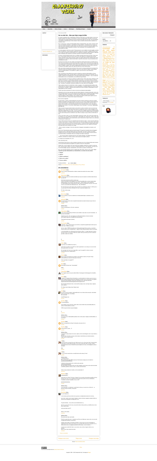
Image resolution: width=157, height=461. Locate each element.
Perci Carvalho (64, 223)
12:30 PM (63, 413)
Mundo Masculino (111, 76)
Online (80, 447)
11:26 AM (62, 261)
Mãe (114, 72)
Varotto (62, 276)
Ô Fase (79, 164)
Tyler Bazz (63, 300)
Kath (62, 291)
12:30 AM (63, 430)
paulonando (63, 199)
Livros (65, 28)
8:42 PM (62, 298)
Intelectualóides (75, 164)
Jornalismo (112, 71)
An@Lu (62, 243)
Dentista (108, 65)
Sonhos (104, 89)
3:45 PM (62, 324)
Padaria (104, 81)
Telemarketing (105, 90)
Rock (106, 87)
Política (108, 82)
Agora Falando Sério (109, 51)
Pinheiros (83, 164)
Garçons (104, 68)
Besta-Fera (108, 56)
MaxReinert (63, 373)
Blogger (89, 452)
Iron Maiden (106, 71)
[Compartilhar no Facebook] (74, 163)
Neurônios (112, 77)
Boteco (104, 59)
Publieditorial (105, 84)
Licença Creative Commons (59, 449)
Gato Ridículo (109, 68)
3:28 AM (62, 208)
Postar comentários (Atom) (80, 441)
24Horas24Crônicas (106, 47)
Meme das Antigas (107, 75)
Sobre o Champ (58, 28)
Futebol (108, 67)
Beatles (104, 56)
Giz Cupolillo (63, 169)
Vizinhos (108, 94)
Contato (89, 28)
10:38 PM (63, 191)
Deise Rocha (63, 392)
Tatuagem (108, 89)
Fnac (114, 66)
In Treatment (112, 69)
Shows (104, 88)
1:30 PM (62, 274)
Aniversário (105, 53)
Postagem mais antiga (94, 438)
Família (110, 66)
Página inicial (79, 438)
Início (44, 28)
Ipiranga (113, 70)
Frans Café (104, 67)
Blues (113, 58)
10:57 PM (63, 371)
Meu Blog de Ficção (80, 28)
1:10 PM (62, 269)
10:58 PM (63, 312)
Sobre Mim (50, 28)
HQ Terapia (71, 28)
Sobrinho (113, 88)
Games (113, 67)
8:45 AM (62, 220)
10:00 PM (63, 172)
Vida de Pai (105, 93)
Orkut (114, 80)
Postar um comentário (64, 433)
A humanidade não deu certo (67, 164)
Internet (110, 70)
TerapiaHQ (110, 90)
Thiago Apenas (64, 211)
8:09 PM (62, 349)
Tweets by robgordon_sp (47, 51)
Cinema (108, 60)
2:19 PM (62, 383)
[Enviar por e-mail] (71, 163)
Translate (111, 102)
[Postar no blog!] (72, 163)
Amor (113, 52)
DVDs (111, 65)
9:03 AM (62, 240)
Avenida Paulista (111, 55)
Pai (106, 81)
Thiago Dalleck (64, 271)
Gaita (111, 67)
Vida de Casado (111, 91)
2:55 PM (62, 288)
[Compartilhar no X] (73, 163)
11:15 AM (62, 252)
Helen (62, 263)
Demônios (104, 65)
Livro (108, 72)
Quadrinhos (112, 84)
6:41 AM (62, 338)
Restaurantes (105, 86)
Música (104, 77)
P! (61, 351)
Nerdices (108, 77)
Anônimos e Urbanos (111, 53)
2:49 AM (62, 203)
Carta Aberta (109, 59)
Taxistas (113, 89)
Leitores (104, 72)
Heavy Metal (105, 69)
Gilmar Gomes (64, 175)
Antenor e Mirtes (106, 54)
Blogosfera (109, 58)
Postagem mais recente (63, 438)
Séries (113, 87)
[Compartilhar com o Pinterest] (75, 163)
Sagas (109, 87)
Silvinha (62, 255)
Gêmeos (113, 68)
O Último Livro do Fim (109, 80)
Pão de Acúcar (111, 81)
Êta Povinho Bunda (109, 66)
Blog (105, 58)
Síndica (108, 88)
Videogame (110, 93)
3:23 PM (62, 319)
